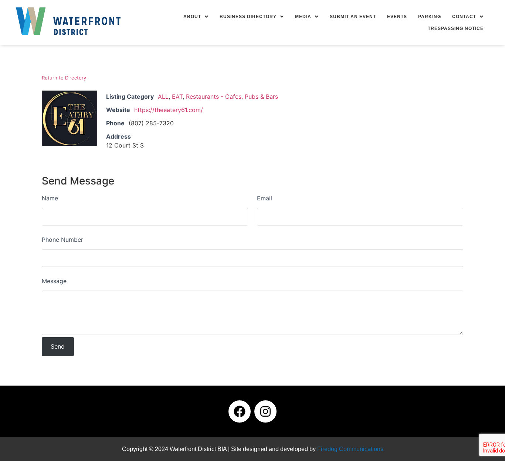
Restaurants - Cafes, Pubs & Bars (232, 96)
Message (54, 281)
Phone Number (62, 239)
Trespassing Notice (456, 28)
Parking (429, 16)
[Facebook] (239, 411)
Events (397, 16)
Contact (464, 16)
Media (303, 16)
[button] (196, 17)
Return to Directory (64, 78)
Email (264, 198)
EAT (177, 96)
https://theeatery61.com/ (168, 109)
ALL (163, 96)
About (192, 16)
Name (50, 198)
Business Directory (248, 16)
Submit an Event (353, 16)
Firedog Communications (350, 449)
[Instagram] (265, 411)
